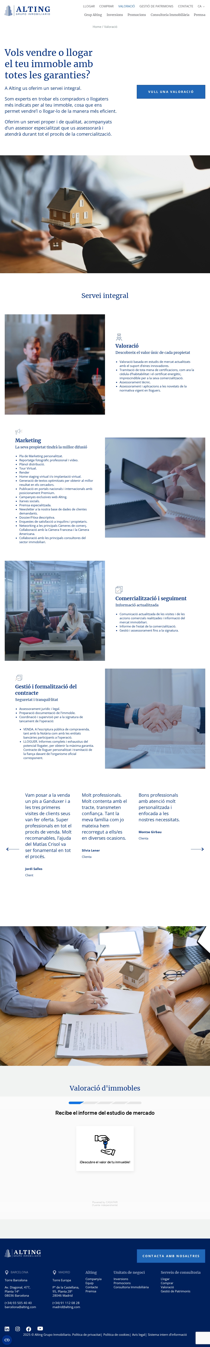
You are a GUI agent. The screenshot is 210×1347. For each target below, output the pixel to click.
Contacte (185, 6)
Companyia (94, 1279)
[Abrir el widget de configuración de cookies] (7, 1340)
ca (200, 6)
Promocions (137, 15)
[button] (197, 850)
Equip (90, 1283)
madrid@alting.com (66, 1307)
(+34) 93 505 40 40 (18, 1303)
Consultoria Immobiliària (170, 15)
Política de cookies (116, 1334)
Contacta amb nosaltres (171, 1256)
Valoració (126, 6)
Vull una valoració (171, 92)
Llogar (89, 6)
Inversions (115, 15)
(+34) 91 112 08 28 (66, 1303)
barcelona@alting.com (20, 1307)
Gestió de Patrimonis (156, 6)
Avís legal (138, 1334)
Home (97, 27)
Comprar (106, 6)
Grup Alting (93, 15)
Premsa (199, 15)
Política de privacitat (86, 1334)
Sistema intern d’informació (167, 1334)
